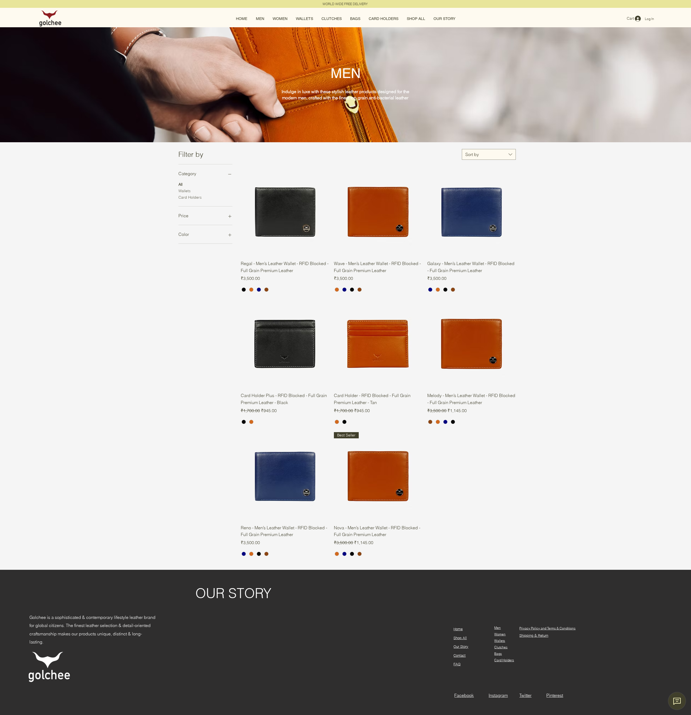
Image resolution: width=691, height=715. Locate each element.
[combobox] (489, 154)
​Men (497, 628)
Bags (498, 654)
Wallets (184, 190)
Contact (459, 655)
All (180, 184)
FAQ (456, 664)
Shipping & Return (533, 635)
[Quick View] (285, 212)
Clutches (500, 647)
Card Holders (190, 197)
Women (500, 634)
